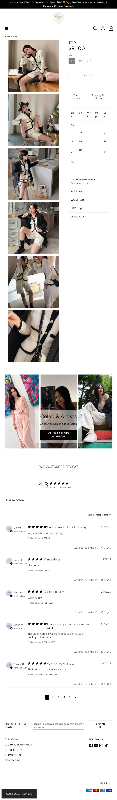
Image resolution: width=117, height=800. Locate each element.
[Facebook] (91, 745)
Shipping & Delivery (97, 97)
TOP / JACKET (49, 642)
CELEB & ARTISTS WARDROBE (58, 435)
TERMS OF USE (13, 755)
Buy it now (89, 84)
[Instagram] (101, 745)
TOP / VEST (48, 603)
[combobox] (99, 514)
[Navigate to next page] (75, 697)
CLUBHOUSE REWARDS (18, 744)
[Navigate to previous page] (42, 697)
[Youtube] (96, 745)
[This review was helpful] (102, 547)
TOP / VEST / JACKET (52, 674)
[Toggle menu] (6, 28)
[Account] (103, 27)
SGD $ (103, 783)
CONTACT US (13, 760)
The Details (76, 97)
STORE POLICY (13, 749)
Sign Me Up (100, 725)
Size (70, 55)
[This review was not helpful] (108, 547)
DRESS (47, 538)
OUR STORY (12, 739)
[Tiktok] (106, 745)
